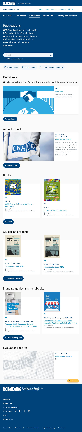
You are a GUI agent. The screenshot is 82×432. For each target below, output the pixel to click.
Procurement (19, 428)
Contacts (6, 399)
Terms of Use (7, 428)
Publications (34, 15)
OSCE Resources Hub (11, 9)
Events (53, 9)
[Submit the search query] (50, 55)
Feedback (61, 428)
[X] (15, 411)
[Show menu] (78, 9)
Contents (72, 381)
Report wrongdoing (49, 428)
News (47, 9)
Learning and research (67, 15)
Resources (62, 9)
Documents (21, 15)
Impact (40, 9)
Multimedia (48, 15)
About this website (33, 428)
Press (5, 415)
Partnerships (8, 419)
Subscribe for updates (11, 407)
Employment (7, 403)
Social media (7, 411)
